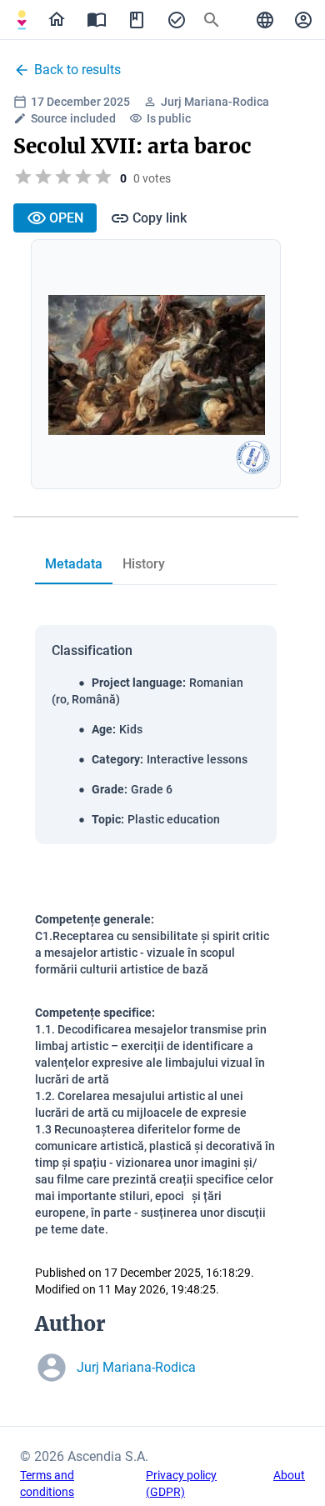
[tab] (22, 20)
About (289, 1475)
